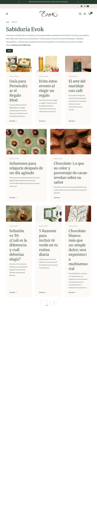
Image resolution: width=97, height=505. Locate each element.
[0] (89, 13)
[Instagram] (84, 6)
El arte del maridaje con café (77, 86)
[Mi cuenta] (84, 13)
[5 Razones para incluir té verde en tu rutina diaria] (48, 213)
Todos (9, 51)
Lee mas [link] (12, 121)
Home (7, 22)
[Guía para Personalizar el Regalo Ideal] (19, 64)
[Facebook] (81, 6)
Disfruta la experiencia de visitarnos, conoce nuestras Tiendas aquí (48, 1)
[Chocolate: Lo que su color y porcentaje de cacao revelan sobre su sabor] (70, 141)
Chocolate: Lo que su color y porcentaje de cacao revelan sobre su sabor (70, 172)
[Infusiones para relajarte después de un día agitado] (26, 141)
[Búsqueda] (80, 13)
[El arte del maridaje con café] (78, 64)
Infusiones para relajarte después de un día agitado (26, 168)
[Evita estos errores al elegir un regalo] (48, 64)
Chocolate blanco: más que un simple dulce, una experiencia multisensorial (78, 250)
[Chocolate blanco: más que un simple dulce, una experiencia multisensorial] (78, 213)
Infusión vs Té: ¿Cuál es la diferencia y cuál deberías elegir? (18, 245)
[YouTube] (87, 6)
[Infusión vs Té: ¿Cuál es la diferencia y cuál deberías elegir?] (19, 213)
